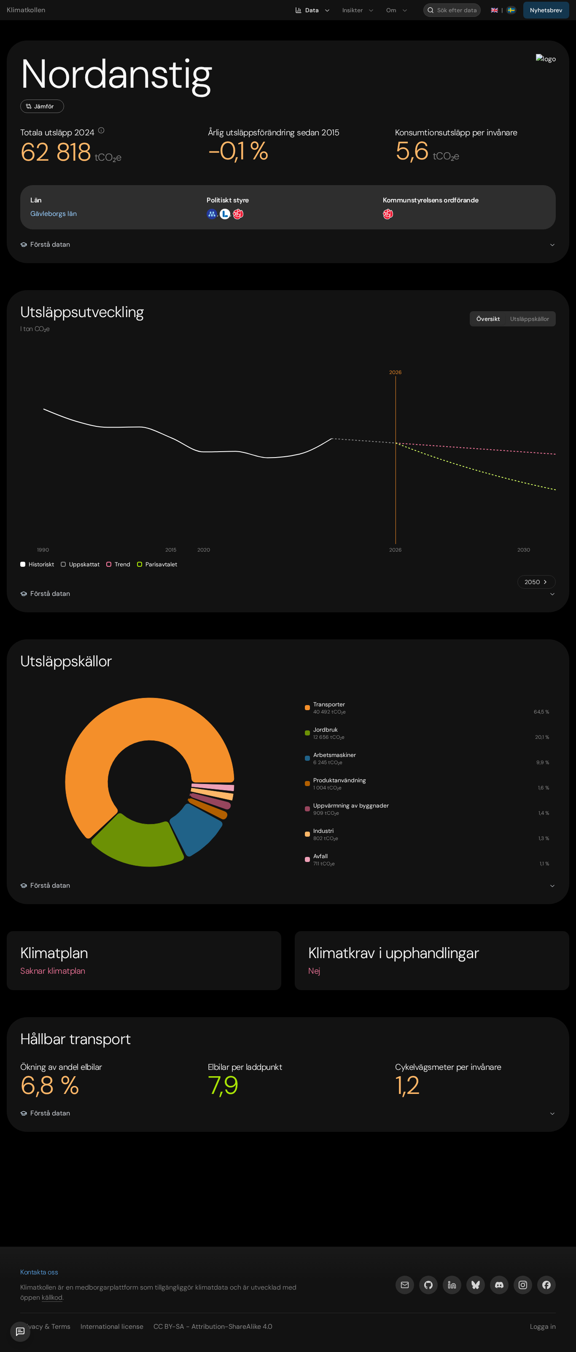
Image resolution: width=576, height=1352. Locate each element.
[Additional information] (101, 130)
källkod (52, 1297)
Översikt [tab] (488, 319)
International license (112, 1326)
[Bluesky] (475, 1285)
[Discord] (499, 1285)
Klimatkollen (26, 9)
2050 (532, 582)
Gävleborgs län (53, 213)
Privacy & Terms (45, 1326)
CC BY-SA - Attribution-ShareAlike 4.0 (212, 1326)
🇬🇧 (494, 10)
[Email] (405, 1285)
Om (391, 10)
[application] (288, 462)
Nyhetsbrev (546, 10)
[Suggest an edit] (20, 1332)
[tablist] (513, 318)
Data (312, 10)
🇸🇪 (511, 10)
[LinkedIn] (452, 1285)
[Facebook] (546, 1285)
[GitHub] (428, 1285)
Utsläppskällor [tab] (529, 319)
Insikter (352, 10)
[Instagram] (523, 1285)
